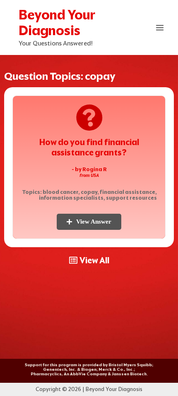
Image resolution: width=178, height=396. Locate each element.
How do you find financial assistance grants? (89, 147)
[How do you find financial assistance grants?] (89, 117)
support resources (131, 197)
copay (89, 192)
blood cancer (60, 192)
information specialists (71, 197)
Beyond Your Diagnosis (57, 22)
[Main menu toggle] (160, 28)
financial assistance (127, 192)
